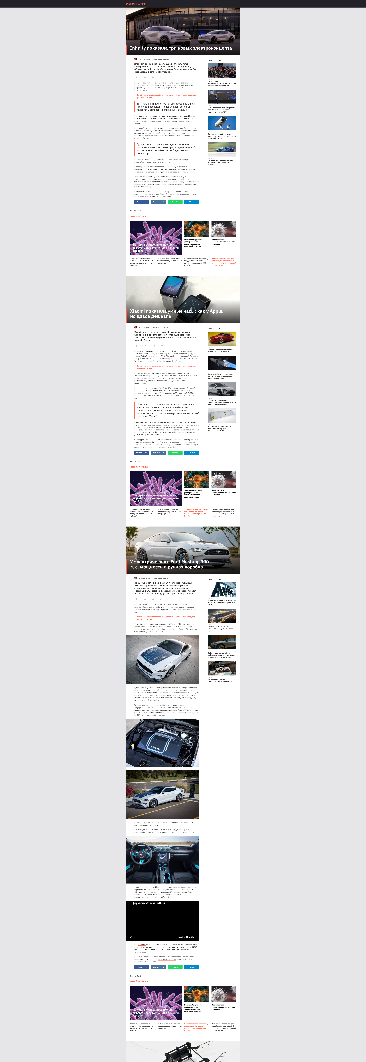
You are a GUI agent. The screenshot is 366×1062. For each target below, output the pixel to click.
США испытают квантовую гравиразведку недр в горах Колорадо (169, 260)
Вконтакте (158, 202)
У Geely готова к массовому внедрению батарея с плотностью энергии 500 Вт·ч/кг (196, 261)
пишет (169, 361)
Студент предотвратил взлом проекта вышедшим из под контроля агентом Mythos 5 (141, 261)
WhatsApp (175, 202)
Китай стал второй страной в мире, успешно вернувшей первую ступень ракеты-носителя (166, 96)
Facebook (141, 202)
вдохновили (149, 439)
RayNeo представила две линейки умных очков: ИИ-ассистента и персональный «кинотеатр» (223, 261)
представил (170, 604)
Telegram (192, 202)
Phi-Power (182, 624)
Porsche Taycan (184, 710)
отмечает (142, 944)
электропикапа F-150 (167, 959)
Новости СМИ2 (135, 211)
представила (175, 191)
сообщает (184, 116)
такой (146, 353)
